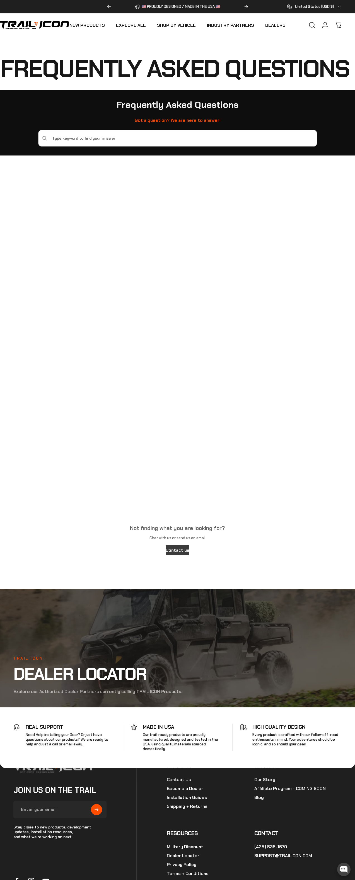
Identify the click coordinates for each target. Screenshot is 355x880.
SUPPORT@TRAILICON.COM (283, 856)
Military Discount (185, 847)
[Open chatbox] (344, 869)
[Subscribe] (96, 809)
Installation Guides (187, 798)
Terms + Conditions (188, 873)
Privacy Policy (181, 864)
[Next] (246, 6)
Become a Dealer (185, 789)
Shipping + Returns (187, 806)
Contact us (177, 550)
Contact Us (179, 780)
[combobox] (314, 6)
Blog (259, 798)
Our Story (264, 780)
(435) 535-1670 (270, 847)
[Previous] (109, 6)
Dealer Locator (183, 856)
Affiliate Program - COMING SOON (290, 789)
